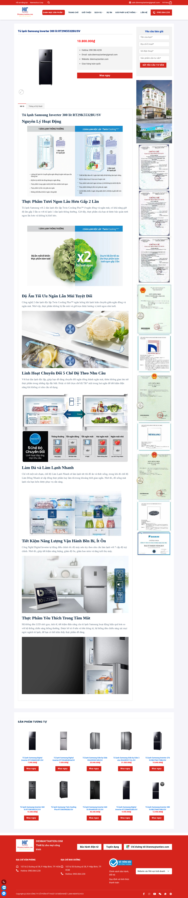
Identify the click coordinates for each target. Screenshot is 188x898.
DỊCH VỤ (98, 12)
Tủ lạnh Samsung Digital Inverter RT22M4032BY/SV (32, 759)
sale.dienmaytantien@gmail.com (146, 2)
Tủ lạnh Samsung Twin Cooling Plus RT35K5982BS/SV (63, 808)
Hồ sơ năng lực (22, 3)
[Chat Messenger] (3, 893)
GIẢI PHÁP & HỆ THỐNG (125, 12)
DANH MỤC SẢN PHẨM (52, 12)
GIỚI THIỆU (86, 12)
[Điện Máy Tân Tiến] (25, 12)
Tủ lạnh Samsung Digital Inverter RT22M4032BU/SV (126, 808)
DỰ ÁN (109, 12)
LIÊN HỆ (144, 12)
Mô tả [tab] (22, 106)
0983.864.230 (163, 12)
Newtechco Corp (36, 3)
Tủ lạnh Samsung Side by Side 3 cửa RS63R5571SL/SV (126, 759)
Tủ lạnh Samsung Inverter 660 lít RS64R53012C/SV (95, 808)
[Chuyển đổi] (168, 871)
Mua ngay (104, 75)
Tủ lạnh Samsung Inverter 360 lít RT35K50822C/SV (32, 808)
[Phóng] (21, 91)
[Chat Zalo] (3, 887)
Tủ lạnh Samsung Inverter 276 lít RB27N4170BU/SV (157, 759)
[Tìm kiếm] (49, 2)
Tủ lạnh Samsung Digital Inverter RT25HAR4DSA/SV (64, 759)
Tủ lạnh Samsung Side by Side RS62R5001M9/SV (95, 759)
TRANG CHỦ (73, 12)
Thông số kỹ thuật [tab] (35, 106)
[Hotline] (3, 882)
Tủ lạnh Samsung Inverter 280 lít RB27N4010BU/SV (157, 808)
